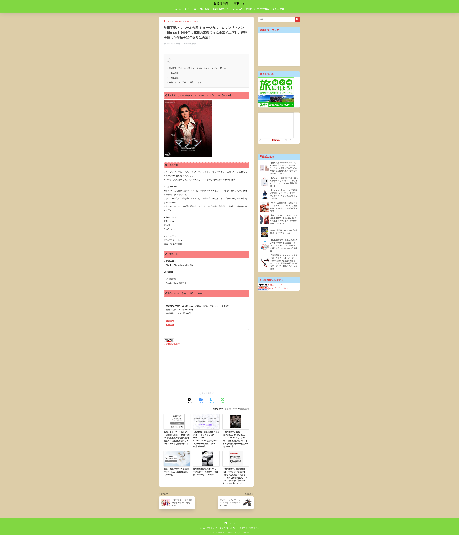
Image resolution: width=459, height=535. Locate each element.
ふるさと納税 (278, 9)
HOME (231, 522)
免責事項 (243, 528)
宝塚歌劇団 (244, 409)
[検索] (297, 19)
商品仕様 (173, 78)
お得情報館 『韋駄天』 (229, 3)
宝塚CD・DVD (231, 409)
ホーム (178, 9)
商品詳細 (173, 73)
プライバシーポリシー (229, 528)
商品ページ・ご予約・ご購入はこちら (185, 82)
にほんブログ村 (275, 284)
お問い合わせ (254, 528)
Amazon (170, 325)
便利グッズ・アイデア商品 (257, 9)
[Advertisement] (206, 371)
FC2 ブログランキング (279, 288)
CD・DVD (204, 9)
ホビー (187, 9)
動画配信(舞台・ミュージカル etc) (227, 9)
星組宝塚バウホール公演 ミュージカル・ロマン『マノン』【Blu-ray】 (199, 68)
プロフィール (212, 528)
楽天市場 (170, 321)
